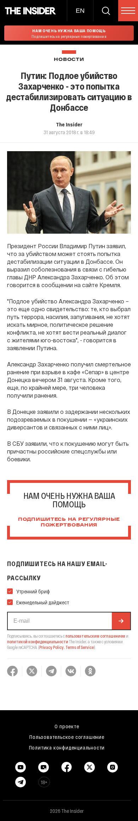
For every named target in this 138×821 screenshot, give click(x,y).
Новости (69, 60)
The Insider (69, 124)
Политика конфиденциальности (67, 747)
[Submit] (121, 620)
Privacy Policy (51, 647)
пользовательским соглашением (95, 635)
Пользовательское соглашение (66, 737)
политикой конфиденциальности (37, 641)
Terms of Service (79, 647)
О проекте (66, 726)
